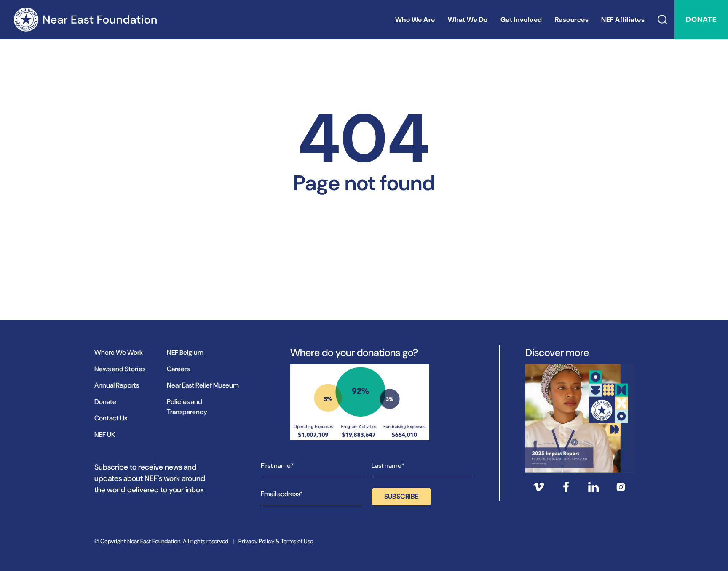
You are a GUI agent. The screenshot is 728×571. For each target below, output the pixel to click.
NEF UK (104, 434)
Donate (701, 19)
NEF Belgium (185, 352)
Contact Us (110, 418)
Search (662, 19)
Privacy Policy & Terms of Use (275, 541)
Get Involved (521, 19)
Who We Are (415, 19)
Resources (572, 19)
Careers (178, 368)
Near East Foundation (85, 20)
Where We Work (118, 352)
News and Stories (119, 368)
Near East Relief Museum (203, 385)
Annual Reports (116, 385)
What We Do (468, 19)
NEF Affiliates (623, 19)
